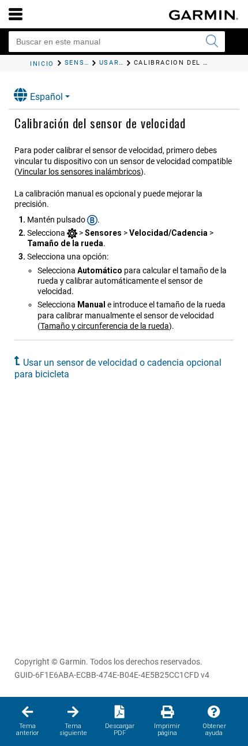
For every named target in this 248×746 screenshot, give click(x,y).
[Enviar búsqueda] (211, 41)
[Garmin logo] (203, 15)
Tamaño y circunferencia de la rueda (104, 326)
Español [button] (46, 96)
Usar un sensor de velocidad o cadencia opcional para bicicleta (117, 368)
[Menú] (15, 14)
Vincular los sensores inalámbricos (79, 171)
